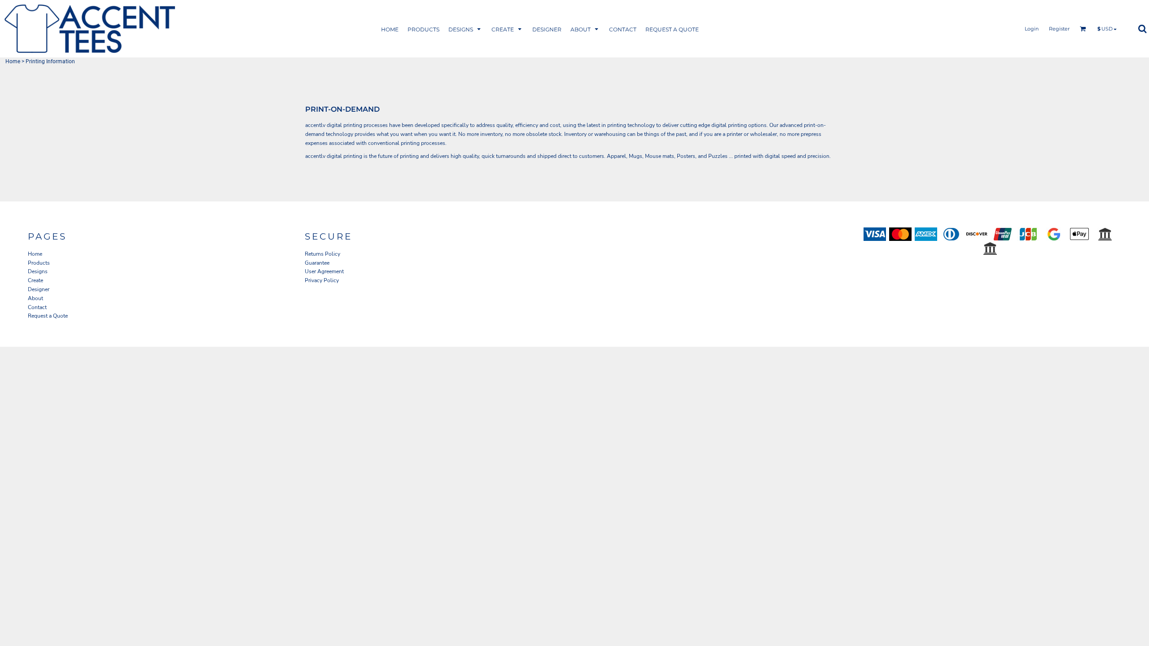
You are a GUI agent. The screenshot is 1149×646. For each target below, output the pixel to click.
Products (39, 262)
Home (12, 61)
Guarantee (317, 262)
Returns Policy (322, 254)
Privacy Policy (322, 280)
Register (1059, 29)
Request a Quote (48, 315)
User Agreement (324, 271)
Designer (38, 289)
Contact (37, 307)
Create (35, 280)
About (35, 298)
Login (1032, 29)
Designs (38, 271)
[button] (423, 29)
